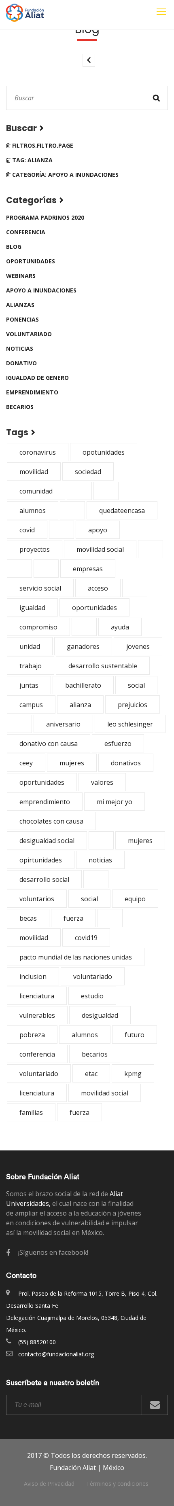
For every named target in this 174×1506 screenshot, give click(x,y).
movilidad (33, 471)
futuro (134, 1034)
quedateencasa (122, 510)
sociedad (88, 471)
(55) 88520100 (37, 1342)
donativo (21, 363)
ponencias (22, 319)
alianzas (20, 305)
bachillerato (83, 685)
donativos (126, 762)
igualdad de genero (37, 377)
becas (28, 918)
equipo (135, 898)
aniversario (63, 724)
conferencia (25, 232)
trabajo (30, 665)
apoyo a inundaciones (41, 290)
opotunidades (104, 452)
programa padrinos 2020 (45, 217)
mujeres (71, 762)
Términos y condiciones (117, 1483)
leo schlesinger (130, 724)
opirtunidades (40, 860)
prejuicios (132, 704)
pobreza (32, 1034)
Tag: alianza (32, 160)
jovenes (138, 646)
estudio (92, 995)
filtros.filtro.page (42, 145)
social (136, 685)
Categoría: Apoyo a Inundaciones (65, 174)
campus (31, 704)
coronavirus (37, 452)
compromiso (38, 627)
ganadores (83, 646)
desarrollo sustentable (102, 665)
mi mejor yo (114, 801)
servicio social (40, 588)
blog (13, 246)
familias (31, 1112)
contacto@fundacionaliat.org (56, 1354)
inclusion (33, 976)
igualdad (32, 607)
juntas (28, 685)
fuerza (73, 918)
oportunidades (30, 261)
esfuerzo (118, 743)
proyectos (34, 549)
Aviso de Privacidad (49, 1483)
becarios (20, 407)
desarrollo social (44, 879)
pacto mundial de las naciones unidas (75, 957)
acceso (98, 588)
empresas (88, 568)
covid (27, 529)
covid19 (86, 937)
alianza (80, 704)
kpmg (133, 1073)
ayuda (120, 627)
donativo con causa (48, 743)
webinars (21, 276)
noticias (19, 348)
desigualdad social (46, 840)
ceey (26, 762)
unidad (29, 646)
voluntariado (29, 334)
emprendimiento (32, 392)
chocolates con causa (51, 821)
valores (102, 782)
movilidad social (100, 549)
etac (91, 1073)
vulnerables (37, 1015)
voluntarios (36, 898)
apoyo (97, 529)
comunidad (36, 491)
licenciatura (36, 995)
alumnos (32, 510)
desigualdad (100, 1015)
